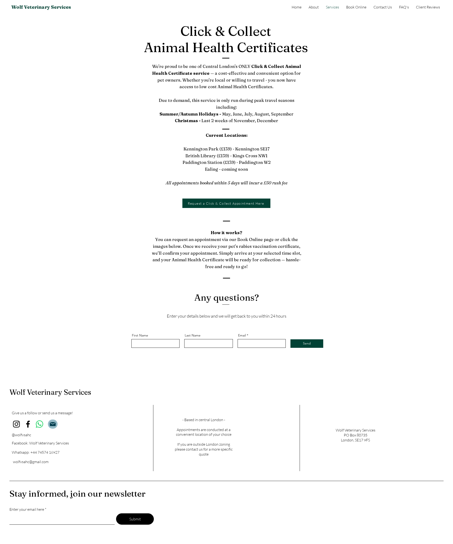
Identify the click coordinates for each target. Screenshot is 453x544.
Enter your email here (26, 509)
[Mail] (53, 424)
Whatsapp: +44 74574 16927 (35, 452)
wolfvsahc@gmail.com (31, 461)
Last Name (193, 335)
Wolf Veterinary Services (41, 7)
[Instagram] (16, 424)
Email (242, 335)
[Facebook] (28, 424)
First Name (140, 335)
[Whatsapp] (39, 424)
